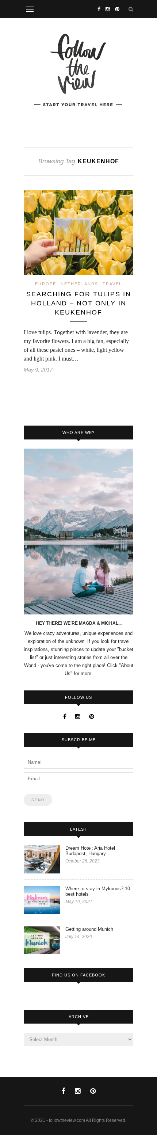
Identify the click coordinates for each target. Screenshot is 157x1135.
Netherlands (79, 284)
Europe (45, 284)
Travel (112, 284)
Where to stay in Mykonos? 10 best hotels (97, 891)
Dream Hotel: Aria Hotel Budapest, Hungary (90, 850)
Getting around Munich (89, 929)
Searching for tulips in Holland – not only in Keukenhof (78, 303)
